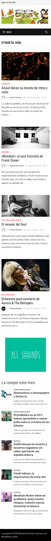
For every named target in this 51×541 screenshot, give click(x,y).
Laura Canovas (16, 97)
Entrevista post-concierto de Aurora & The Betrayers (20, 301)
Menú (8, 32)
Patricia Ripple (15, 308)
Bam (15, 536)
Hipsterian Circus (17, 165)
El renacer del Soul (14, 224)
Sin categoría (8, 294)
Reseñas (5, 152)
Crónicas (5, 83)
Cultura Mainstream (11, 220)
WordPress (6, 536)
